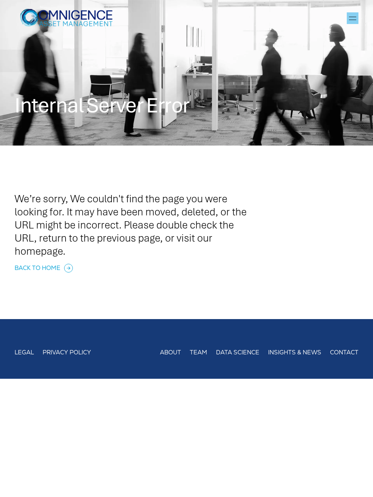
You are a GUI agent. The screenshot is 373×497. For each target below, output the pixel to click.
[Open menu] (352, 18)
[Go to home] (69, 18)
